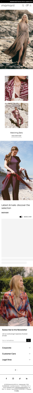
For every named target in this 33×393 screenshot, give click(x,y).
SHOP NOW (5, 212)
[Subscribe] (28, 340)
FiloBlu (17, 391)
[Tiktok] (20, 378)
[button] (16, 1)
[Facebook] (6, 378)
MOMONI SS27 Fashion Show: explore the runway (16, 1)
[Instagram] (13, 378)
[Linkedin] (26, 378)
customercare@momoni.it (21, 387)
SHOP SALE (4, 300)
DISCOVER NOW (5, 41)
